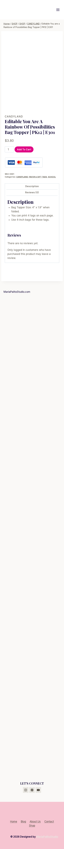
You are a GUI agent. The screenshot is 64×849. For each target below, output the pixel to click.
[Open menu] (59, 9)
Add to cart (24, 149)
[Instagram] (25, 790)
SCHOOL (52, 177)
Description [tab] (32, 186)
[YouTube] (38, 790)
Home (13, 821)
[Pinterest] (32, 790)
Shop (32, 825)
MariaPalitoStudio (47, 836)
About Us (35, 821)
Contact (49, 821)
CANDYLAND (14, 116)
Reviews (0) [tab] (32, 192)
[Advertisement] (32, 330)
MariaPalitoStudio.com (17, 291)
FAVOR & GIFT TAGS (38, 177)
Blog (23, 821)
